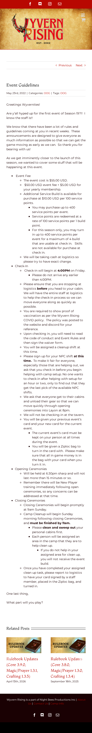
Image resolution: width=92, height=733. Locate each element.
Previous (65, 65)
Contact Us (41, 703)
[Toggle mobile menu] (83, 15)
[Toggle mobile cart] (83, 19)
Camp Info (57, 703)
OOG (47, 93)
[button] (9, 660)
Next (79, 65)
